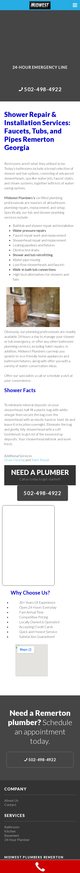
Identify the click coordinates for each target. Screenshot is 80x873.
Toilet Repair (40, 460)
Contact (10, 805)
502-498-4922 (42, 493)
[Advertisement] (40, 34)
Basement (11, 835)
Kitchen (10, 831)
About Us (11, 800)
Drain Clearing (14, 460)
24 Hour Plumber (17, 840)
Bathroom (11, 827)
